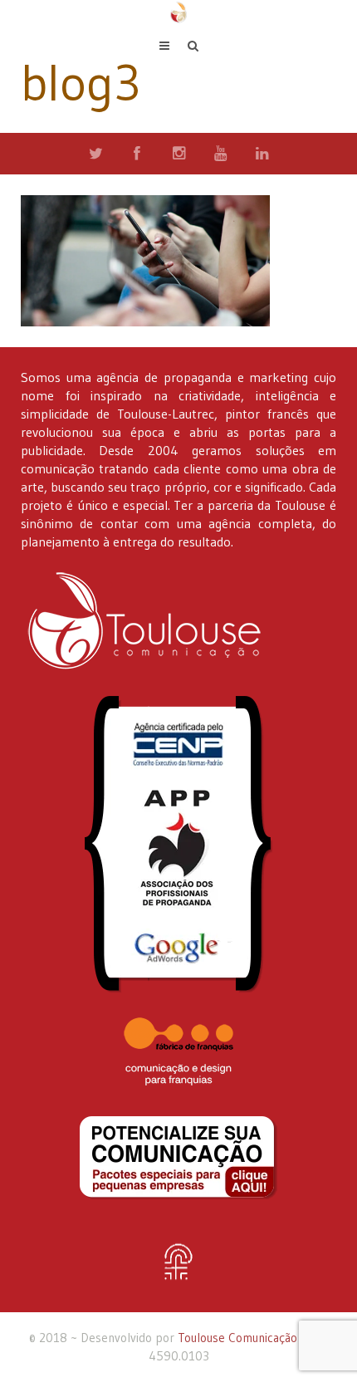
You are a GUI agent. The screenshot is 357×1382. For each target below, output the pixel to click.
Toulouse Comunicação (237, 1337)
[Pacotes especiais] (178, 1157)
